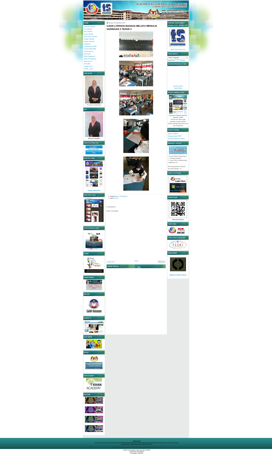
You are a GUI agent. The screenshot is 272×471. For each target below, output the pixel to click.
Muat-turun (87, 54)
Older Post (161, 262)
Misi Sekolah (88, 31)
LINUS (116, 198)
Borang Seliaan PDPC (175, 136)
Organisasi (87, 44)
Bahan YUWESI (173, 133)
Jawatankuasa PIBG (90, 46)
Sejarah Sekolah (89, 41)
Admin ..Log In (88, 69)
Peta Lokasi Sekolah (90, 36)
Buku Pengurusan (89, 56)
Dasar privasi (88, 61)
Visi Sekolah (88, 29)
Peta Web (87, 64)
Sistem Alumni (88, 51)
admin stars (119, 196)
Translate (182, 60)
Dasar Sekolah (88, 34)
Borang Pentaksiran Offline (176, 138)
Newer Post (111, 262)
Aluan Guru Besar (89, 26)
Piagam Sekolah (89, 39)
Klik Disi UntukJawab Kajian (178, 87)
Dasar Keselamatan (90, 59)
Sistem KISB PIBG (90, 49)
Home (136, 261)
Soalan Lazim (88, 66)
